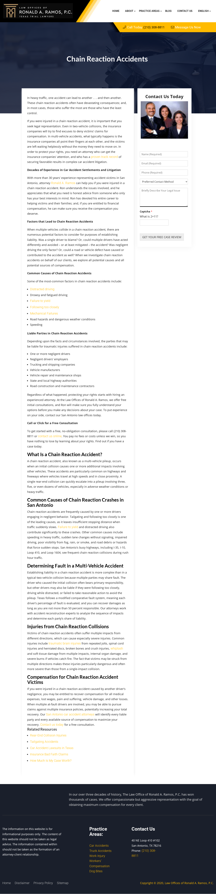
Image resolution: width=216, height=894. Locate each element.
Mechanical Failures (44, 313)
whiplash (117, 648)
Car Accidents (99, 845)
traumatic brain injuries (65, 643)
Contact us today (52, 724)
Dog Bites (95, 871)
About (129, 10)
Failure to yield (40, 301)
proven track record (104, 157)
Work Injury (97, 856)
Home (115, 10)
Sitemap (62, 883)
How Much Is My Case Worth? (50, 760)
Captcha (146, 211)
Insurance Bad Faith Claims (49, 754)
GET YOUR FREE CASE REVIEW (161, 237)
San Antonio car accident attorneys (70, 714)
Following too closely (44, 307)
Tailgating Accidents (44, 742)
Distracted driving (42, 289)
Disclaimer (22, 883)
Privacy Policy (43, 883)
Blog (168, 10)
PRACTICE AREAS (149, 10)
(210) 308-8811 (146, 27)
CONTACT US (184, 10)
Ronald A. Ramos (63, 183)
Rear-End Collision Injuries (48, 735)
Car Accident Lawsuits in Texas (51, 748)
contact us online (50, 436)
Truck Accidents (100, 851)
